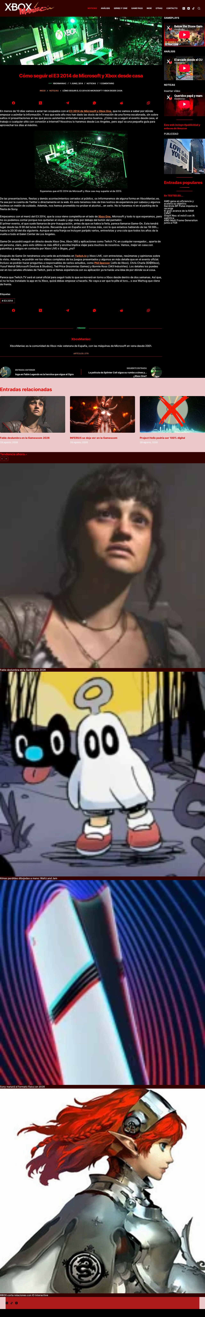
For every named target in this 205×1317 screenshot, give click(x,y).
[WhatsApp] (94, 103)
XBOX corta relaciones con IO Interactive (24, 1295)
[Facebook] (13, 103)
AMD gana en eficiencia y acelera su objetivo (179, 202)
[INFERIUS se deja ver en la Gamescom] (102, 414)
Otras (159, 8)
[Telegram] (67, 103)
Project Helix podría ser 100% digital (162, 437)
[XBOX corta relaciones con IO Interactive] (102, 1191)
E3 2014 (7, 300)
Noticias (92, 8)
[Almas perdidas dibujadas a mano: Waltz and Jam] (102, 774)
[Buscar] (199, 8)
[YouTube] (188, 8)
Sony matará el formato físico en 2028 (22, 1086)
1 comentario (107, 83)
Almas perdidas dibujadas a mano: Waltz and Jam (28, 878)
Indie (149, 8)
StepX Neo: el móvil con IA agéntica (179, 216)
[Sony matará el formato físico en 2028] (102, 982)
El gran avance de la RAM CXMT (179, 212)
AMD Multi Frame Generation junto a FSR (181, 221)
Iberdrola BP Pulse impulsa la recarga (181, 207)
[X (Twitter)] (184, 8)
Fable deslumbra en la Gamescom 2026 (25, 437)
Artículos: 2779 (81, 353)
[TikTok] (193, 8)
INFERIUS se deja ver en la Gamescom (93, 437)
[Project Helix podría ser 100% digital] (172, 414)
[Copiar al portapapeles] (148, 103)
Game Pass (137, 8)
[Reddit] (121, 103)
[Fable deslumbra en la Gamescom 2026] (32, 414)
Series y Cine (120, 8)
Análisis (105, 8)
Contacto (171, 8)
